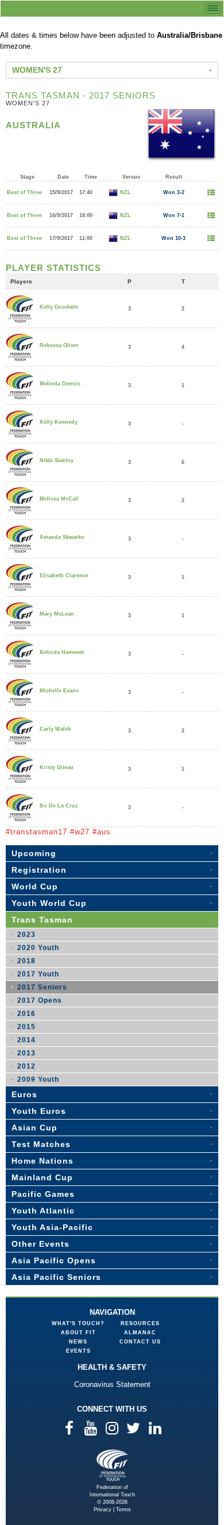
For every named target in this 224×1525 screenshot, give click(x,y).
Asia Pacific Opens (53, 1260)
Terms (123, 1509)
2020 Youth (38, 948)
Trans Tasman (42, 919)
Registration (39, 869)
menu (213, 8)
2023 (26, 935)
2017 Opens (39, 1000)
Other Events (40, 1243)
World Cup (34, 886)
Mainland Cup (42, 1177)
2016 (26, 1014)
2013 (26, 1053)
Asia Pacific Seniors (56, 1277)
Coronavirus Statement (112, 1384)
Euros (24, 1094)
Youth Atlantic (43, 1210)
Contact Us (140, 1342)
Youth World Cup (49, 903)
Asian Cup (34, 1127)
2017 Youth (38, 974)
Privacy (102, 1509)
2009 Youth (38, 1079)
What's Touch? (78, 1323)
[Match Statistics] (210, 193)
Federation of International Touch (112, 1465)
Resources (140, 1323)
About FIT (78, 1332)
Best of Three (24, 192)
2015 (26, 1027)
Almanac (140, 1332)
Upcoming (33, 853)
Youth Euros (38, 1111)
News (78, 1342)
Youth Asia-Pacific (52, 1227)
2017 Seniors (42, 987)
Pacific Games (43, 1194)
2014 (26, 1040)
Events (78, 1351)
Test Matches (41, 1144)
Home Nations (42, 1160)
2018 (26, 961)
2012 (26, 1066)
